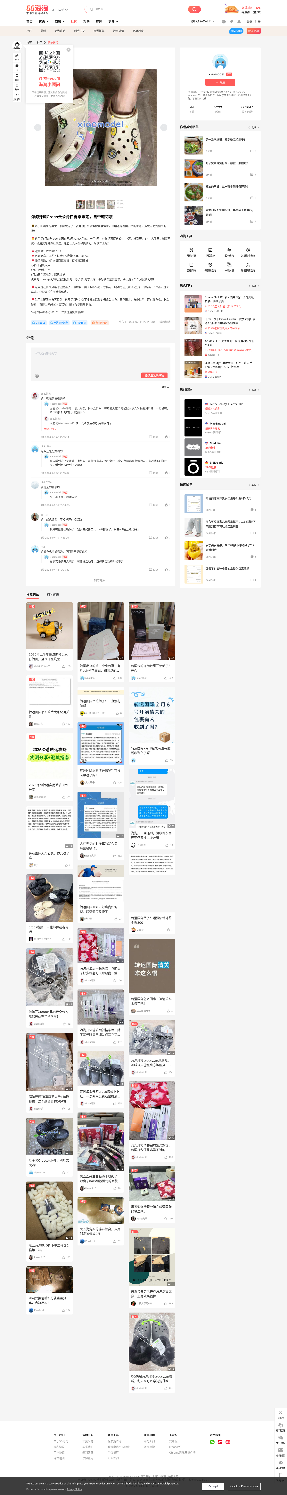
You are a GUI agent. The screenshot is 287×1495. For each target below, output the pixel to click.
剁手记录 (79, 30)
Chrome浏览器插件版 (182, 1452)
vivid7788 (46, 482)
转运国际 (81, 322)
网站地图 (59, 1458)
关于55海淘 (61, 1441)
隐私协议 (59, 1446)
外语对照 (229, 270)
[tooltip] (49, 74)
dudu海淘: (55, 418)
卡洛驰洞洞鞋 (61, 322)
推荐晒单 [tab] (32, 595)
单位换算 (210, 255)
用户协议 (59, 1452)
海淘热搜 (149, 1446)
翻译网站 (191, 270)
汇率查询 (229, 255)
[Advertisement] (220, 620)
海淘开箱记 (101, 322)
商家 (58, 21)
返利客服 (87, 1452)
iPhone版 (175, 1446)
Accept (213, 1486)
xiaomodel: (56, 403)
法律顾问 (87, 1458)
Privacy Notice (74, 1489)
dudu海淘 (46, 393)
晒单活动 (138, 30)
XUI (43, 546)
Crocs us (40, 322)
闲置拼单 (99, 30)
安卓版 (173, 1441)
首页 (29, 42)
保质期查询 (210, 270)
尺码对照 (191, 255)
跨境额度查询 (248, 270)
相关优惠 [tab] (53, 595)
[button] (60, 10)
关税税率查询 (248, 255)
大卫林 (44, 514)
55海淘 (37, 9)
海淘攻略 (59, 30)
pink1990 (46, 446)
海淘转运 (118, 30)
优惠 (42, 21)
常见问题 (87, 1441)
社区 (29, 30)
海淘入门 (149, 1441)
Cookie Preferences (244, 1486)
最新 (43, 30)
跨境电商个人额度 (119, 1446)
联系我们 (87, 1446)
